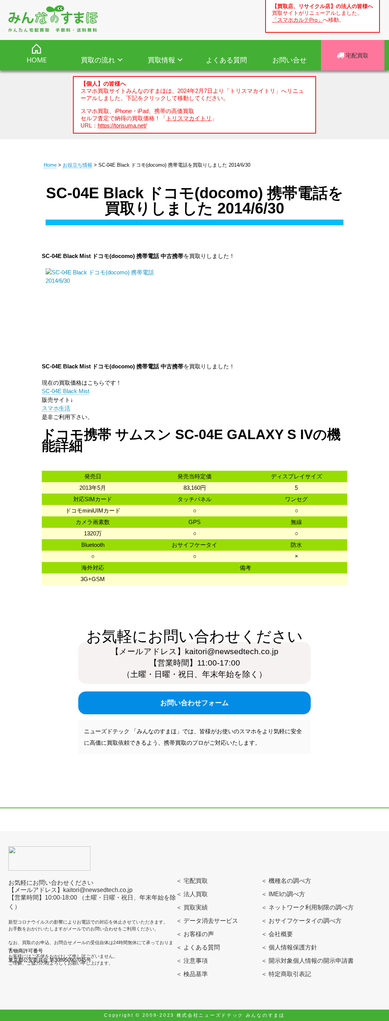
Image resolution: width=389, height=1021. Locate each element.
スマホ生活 (56, 408)
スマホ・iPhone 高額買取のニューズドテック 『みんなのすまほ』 (53, 18)
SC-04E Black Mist (65, 391)
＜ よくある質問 (198, 947)
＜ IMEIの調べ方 (283, 894)
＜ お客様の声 (195, 934)
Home (50, 165)
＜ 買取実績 (192, 907)
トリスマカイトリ (189, 118)
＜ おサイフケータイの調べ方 (301, 920)
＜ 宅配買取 (192, 881)
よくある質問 (226, 59)
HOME (37, 59)
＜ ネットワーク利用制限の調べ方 (307, 907)
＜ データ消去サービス (207, 920)
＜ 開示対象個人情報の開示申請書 (307, 960)
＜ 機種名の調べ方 (286, 881)
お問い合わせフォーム (194, 703)
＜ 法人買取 (192, 894)
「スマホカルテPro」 (297, 20)
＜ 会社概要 (277, 934)
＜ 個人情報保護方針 (289, 947)
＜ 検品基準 (192, 974)
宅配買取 (356, 55)
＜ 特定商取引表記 (286, 974)
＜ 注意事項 (192, 960)
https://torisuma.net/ (122, 125)
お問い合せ (289, 59)
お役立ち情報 (77, 165)
